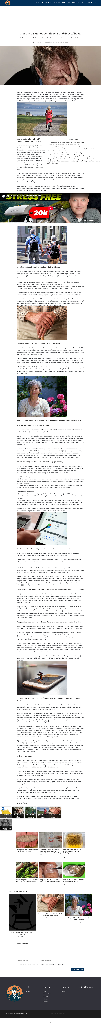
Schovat (75, 139)
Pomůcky (30, 37)
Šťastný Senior (76, 37)
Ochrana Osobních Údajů (58, 1013)
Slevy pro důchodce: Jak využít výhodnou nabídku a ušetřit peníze (65, 142)
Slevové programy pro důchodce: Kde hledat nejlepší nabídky (64, 153)
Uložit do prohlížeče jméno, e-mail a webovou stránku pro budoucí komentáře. (42, 965)
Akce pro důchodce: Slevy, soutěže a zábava (55, 42)
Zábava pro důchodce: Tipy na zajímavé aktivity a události (63, 146)
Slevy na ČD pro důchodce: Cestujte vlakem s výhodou (79, 918)
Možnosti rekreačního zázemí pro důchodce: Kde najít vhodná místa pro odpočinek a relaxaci (73, 161)
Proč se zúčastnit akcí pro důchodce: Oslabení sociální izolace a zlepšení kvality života (71, 149)
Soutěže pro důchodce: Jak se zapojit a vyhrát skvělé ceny (63, 144)
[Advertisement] (50, 18)
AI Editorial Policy (50, 1023)
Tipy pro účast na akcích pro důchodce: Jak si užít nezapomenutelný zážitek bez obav (71, 159)
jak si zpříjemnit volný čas (31, 177)
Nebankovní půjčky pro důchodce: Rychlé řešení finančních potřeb (50, 914)
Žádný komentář (65, 37)
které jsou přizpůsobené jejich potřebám (35, 709)
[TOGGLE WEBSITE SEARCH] (95, 3)
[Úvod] (33, 42)
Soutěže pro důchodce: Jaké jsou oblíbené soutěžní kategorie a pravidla (67, 155)
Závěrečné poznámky (53, 163)
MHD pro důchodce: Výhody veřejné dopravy (22, 933)
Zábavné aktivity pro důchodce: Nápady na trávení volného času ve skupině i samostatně (72, 157)
